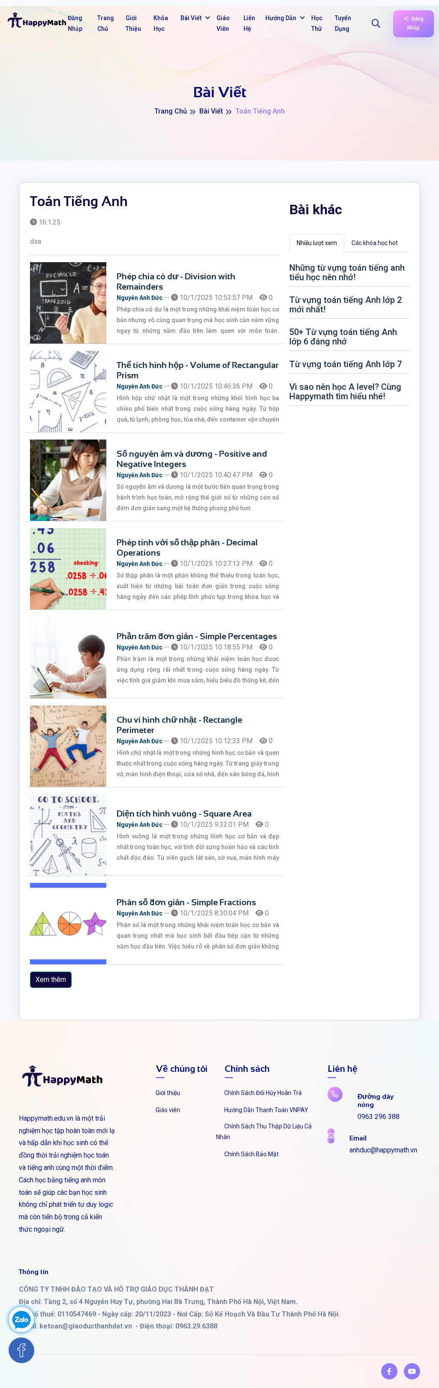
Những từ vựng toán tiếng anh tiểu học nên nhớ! (347, 272)
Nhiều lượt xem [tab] (317, 242)
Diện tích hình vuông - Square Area (184, 813)
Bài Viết (191, 18)
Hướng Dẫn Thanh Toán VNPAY (266, 1110)
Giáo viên (168, 1110)
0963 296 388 (379, 1117)
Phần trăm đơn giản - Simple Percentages (197, 636)
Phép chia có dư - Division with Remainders (176, 281)
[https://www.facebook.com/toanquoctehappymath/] (389, 1371)
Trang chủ (170, 111)
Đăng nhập (75, 23)
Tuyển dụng (343, 23)
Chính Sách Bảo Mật (251, 1154)
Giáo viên (223, 23)
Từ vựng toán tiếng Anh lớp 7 (345, 364)
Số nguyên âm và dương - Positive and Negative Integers (192, 459)
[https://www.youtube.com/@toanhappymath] (412, 1371)
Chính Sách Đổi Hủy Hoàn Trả (263, 1092)
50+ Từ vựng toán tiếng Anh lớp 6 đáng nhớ (343, 336)
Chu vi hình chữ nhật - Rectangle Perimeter (179, 725)
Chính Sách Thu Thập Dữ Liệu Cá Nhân (264, 1131)
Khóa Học (160, 23)
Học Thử (316, 23)
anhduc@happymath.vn (383, 1150)
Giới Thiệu (133, 23)
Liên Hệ (249, 23)
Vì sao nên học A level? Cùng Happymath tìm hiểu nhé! (345, 391)
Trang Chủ (105, 23)
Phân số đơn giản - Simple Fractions (186, 902)
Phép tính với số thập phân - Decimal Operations (187, 547)
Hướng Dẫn (281, 18)
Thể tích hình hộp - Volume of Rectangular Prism (198, 370)
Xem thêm (51, 979)
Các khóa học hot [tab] (375, 242)
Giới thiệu (168, 1092)
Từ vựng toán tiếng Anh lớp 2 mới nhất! (345, 304)
